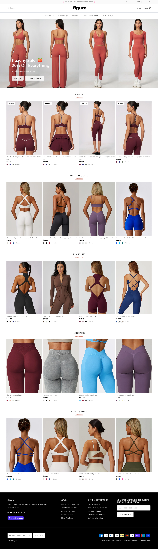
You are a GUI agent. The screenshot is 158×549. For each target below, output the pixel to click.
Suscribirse (125, 514)
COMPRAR (49, 16)
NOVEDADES (63, 16)
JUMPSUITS (79, 254)
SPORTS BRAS (79, 411)
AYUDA (75, 16)
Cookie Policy (105, 540)
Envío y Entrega (93, 504)
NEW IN (17, 78)
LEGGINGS (79, 333)
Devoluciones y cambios (97, 508)
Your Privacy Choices (130, 540)
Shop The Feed (67, 518)
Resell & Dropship (68, 511)
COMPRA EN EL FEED (90, 16)
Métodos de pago (94, 511)
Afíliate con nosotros (69, 508)
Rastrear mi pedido (95, 518)
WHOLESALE (108, 16)
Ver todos (79, 97)
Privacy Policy (116, 540)
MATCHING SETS (34, 78)
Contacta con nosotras (70, 504)
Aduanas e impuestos (96, 515)
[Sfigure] (79, 8)
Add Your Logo (67, 515)
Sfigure (14, 541)
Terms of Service (145, 540)
